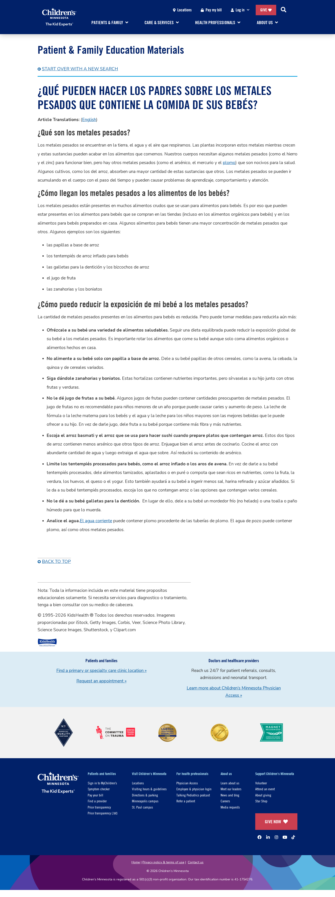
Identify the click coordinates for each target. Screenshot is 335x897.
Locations (184, 10)
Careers (225, 801)
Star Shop (261, 801)
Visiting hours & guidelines (149, 789)
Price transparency (99, 807)
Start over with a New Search (80, 69)
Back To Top (56, 562)
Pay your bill (95, 795)
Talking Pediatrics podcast (193, 795)
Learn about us (230, 783)
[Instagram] (276, 837)
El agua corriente (96, 521)
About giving (263, 795)
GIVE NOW (273, 821)
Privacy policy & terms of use (163, 862)
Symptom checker (99, 789)
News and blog (230, 795)
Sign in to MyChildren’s (102, 783)
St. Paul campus (142, 807)
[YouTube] (285, 837)
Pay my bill (214, 10)
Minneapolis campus (145, 801)
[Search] (283, 10)
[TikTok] (293, 837)
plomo (229, 163)
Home (135, 862)
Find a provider (97, 801)
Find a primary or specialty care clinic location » (101, 671)
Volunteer (261, 783)
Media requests (230, 807)
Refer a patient (185, 801)
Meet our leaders (231, 789)
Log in (240, 10)
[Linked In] (268, 837)
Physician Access (187, 783)
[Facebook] (260, 837)
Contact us (196, 862)
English (89, 120)
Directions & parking (145, 795)
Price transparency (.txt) (102, 813)
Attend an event (265, 789)
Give (263, 10)
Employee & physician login (193, 789)
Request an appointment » (101, 681)
